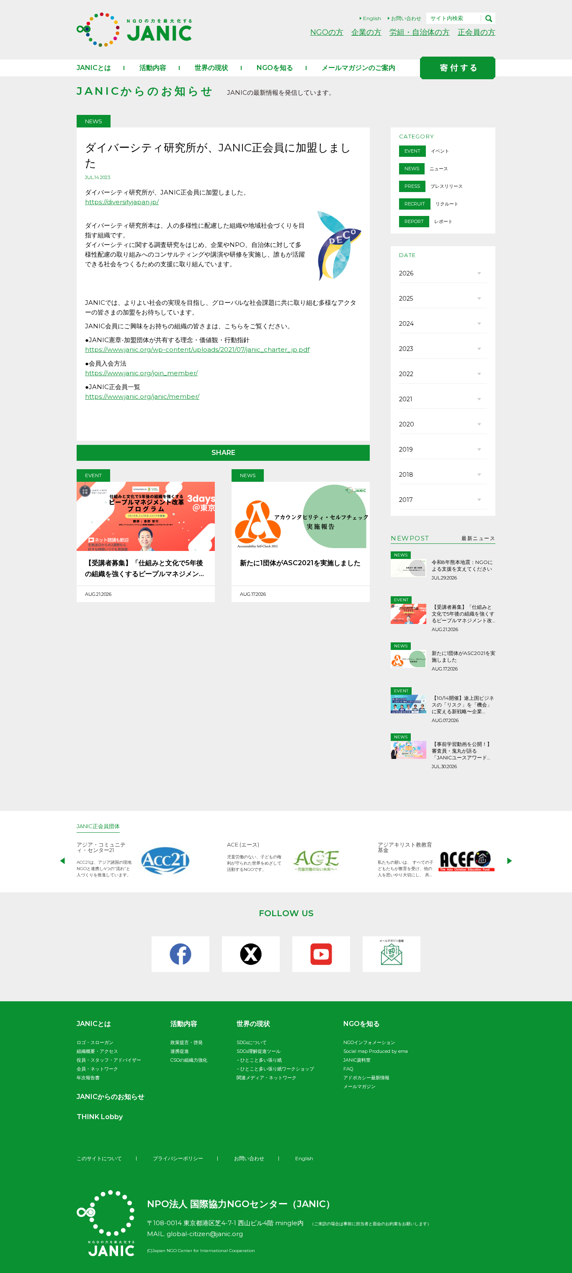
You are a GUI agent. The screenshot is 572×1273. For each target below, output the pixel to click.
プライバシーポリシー (178, 1158)
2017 (406, 500)
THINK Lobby (100, 1117)
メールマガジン (359, 1086)
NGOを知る (275, 68)
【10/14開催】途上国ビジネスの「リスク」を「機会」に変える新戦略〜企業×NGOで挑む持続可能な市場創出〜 (463, 705)
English (372, 18)
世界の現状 (211, 68)
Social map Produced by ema (375, 1051)
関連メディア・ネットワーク (266, 1078)
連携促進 (179, 1051)
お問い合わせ (406, 18)
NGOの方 (326, 32)
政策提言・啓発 (186, 1042)
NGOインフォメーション (369, 1042)
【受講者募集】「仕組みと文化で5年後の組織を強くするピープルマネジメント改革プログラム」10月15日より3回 (145, 569)
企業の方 (366, 32)
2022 (406, 374)
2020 (406, 424)
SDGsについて (252, 1042)
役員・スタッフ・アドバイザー (109, 1060)
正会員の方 (476, 32)
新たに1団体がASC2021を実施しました (300, 563)
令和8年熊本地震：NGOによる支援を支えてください (462, 565)
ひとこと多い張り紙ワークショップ (277, 1069)
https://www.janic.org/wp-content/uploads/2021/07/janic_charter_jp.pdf (197, 349)
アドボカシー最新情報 (366, 1078)
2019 (406, 449)
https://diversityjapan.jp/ (122, 202)
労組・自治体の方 (419, 32)
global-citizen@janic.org (205, 1234)
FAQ (348, 1069)
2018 (406, 474)
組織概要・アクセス (97, 1051)
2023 (406, 349)
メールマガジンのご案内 (358, 68)
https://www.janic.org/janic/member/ (142, 396)
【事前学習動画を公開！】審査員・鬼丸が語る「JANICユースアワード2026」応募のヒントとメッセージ (463, 751)
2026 (406, 273)
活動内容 (152, 68)
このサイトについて (99, 1158)
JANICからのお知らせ (110, 1097)
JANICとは (94, 68)
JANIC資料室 (357, 1060)
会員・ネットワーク (97, 1069)
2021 (405, 399)
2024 (406, 323)
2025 (406, 298)
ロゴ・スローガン (95, 1042)
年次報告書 (88, 1078)
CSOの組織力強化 (188, 1060)
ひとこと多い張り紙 (261, 1060)
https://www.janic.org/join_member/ (141, 373)
